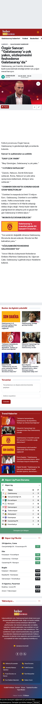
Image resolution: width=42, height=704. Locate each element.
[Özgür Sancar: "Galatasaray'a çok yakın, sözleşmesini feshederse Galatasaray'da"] (21, 92)
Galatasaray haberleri (11, 38)
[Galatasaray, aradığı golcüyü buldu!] (31, 316)
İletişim (17, 687)
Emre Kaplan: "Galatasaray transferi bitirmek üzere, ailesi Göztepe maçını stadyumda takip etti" (30, 368)
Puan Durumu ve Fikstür (9, 675)
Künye (23, 687)
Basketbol (34, 38)
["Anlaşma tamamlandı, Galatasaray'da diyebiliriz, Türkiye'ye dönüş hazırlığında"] (11, 337)
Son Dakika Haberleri (12, 680)
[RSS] (24, 654)
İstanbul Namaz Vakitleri (9, 669)
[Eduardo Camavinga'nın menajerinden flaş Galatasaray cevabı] (31, 337)
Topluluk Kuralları (31, 687)
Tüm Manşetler (29, 674)
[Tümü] (39, 601)
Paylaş (6, 107)
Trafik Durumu (28, 667)
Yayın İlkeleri (21, 690)
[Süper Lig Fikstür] (39, 538)
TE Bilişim (26, 695)
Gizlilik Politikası (9, 687)
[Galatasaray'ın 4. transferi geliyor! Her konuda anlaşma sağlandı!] (11, 316)
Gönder (6, 402)
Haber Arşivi (28, 680)
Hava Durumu (29, 663)
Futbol (25, 38)
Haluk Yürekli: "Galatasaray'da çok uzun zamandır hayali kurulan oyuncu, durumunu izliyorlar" (9, 368)
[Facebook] (17, 654)
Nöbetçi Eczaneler (12, 663)
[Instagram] (21, 654)
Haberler (4, 44)
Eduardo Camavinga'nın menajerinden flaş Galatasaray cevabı (30, 345)
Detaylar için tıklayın (21, 530)
